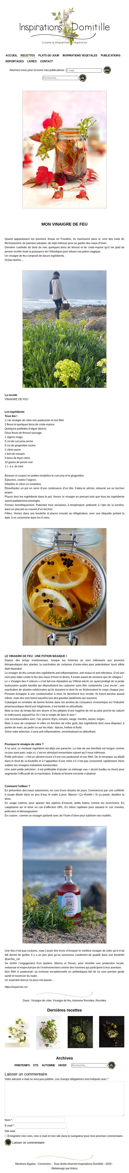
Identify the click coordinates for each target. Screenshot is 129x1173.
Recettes (101, 1000)
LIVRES (32, 61)
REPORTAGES (15, 61)
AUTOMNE (48, 1065)
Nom (8, 1120)
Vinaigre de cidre (41, 1000)
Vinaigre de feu (62, 1000)
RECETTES (28, 55)
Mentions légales (25, 1163)
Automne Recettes (83, 1000)
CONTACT (46, 61)
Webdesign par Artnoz (64, 1168)
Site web (10, 1131)
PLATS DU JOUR (48, 55)
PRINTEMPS (22, 1065)
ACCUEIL (11, 55)
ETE (35, 1065)
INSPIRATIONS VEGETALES (80, 55)
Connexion (44, 1163)
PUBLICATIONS (110, 55)
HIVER (62, 1065)
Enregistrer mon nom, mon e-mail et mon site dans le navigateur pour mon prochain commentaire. (65, 1136)
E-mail (9, 1125)
